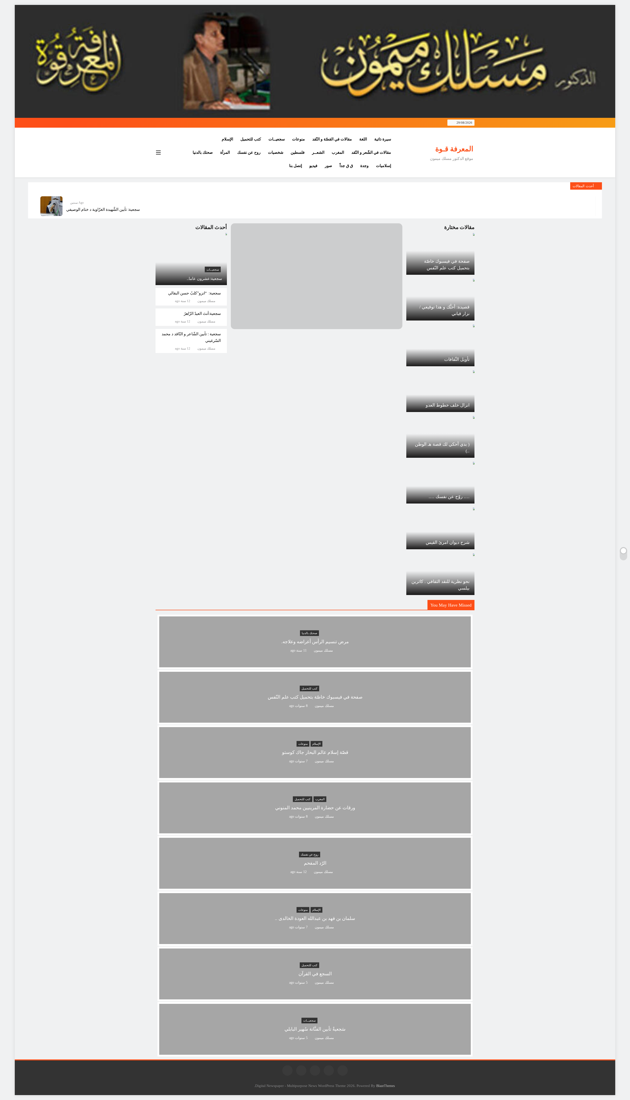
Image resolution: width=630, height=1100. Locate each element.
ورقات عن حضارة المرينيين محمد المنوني (315, 807)
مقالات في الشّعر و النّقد (371, 152)
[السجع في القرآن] (315, 996)
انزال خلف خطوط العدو (448, 405)
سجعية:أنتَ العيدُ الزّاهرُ (202, 313)
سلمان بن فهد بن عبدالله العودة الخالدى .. (315, 918)
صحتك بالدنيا (203, 152)
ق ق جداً (346, 166)
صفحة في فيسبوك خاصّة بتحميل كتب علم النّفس (315, 697)
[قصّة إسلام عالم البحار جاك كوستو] (315, 775)
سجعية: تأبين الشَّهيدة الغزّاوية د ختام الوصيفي (103, 209)
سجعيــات (276, 139)
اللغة (363, 139)
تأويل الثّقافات (457, 359)
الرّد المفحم (315, 863)
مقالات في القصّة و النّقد (332, 139)
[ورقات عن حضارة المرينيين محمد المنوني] (315, 830)
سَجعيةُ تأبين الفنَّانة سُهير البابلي (315, 1029)
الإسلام (227, 139)
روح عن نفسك (249, 152)
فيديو (313, 166)
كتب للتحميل (250, 139)
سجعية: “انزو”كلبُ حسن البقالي (194, 293)
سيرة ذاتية (382, 139)
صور (328, 166)
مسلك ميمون (206, 301)
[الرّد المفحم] (315, 886)
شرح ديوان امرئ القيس (448, 542)
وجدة (364, 166)
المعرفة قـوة (454, 149)
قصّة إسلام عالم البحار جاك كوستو (315, 752)
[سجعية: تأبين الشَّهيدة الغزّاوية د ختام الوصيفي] (51, 206)
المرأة (225, 152)
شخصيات (275, 152)
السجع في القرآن (315, 974)
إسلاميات (383, 166)
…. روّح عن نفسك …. (449, 496)
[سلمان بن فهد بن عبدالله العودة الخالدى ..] (315, 941)
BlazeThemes (385, 1086)
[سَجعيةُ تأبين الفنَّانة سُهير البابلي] (315, 1052)
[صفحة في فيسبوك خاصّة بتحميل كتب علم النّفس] (315, 720)
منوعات (298, 139)
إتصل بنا (295, 166)
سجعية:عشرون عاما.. (204, 278)
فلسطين (298, 152)
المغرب (338, 152)
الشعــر (318, 152)
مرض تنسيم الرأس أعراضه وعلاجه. (315, 641)
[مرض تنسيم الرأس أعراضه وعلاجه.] (315, 664)
